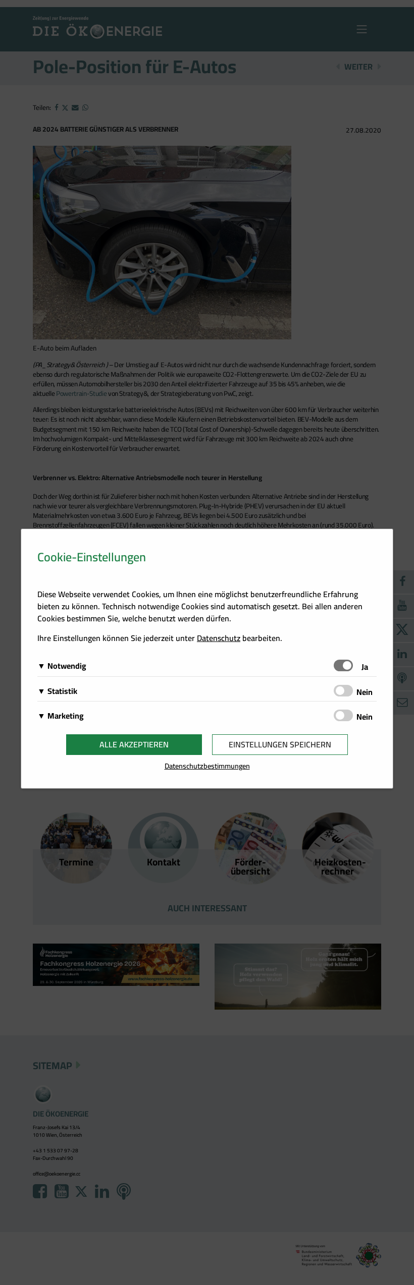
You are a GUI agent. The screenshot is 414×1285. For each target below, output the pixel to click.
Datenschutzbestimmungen (207, 766)
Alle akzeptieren (134, 744)
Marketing (65, 716)
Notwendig (66, 666)
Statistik (62, 691)
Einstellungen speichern (280, 744)
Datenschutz (218, 638)
